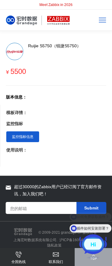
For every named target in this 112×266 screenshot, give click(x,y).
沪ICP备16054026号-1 (77, 240)
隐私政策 (54, 245)
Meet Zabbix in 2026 (56, 5)
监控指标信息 (22, 137)
